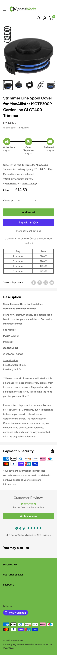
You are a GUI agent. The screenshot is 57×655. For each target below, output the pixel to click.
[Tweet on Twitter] (45, 282)
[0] (51, 18)
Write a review (28, 516)
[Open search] (38, 18)
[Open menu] (4, 9)
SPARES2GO (9, 123)
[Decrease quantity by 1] (18, 200)
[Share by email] (51, 282)
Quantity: (8, 200)
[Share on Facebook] (33, 282)
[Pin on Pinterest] (39, 282)
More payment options (28, 230)
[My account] (44, 18)
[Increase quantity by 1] (35, 200)
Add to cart (28, 212)
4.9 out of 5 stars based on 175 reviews (28, 535)
